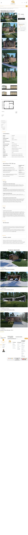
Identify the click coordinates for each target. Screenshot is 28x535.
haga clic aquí (14, 231)
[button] (1, 2)
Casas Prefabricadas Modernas (5, 308)
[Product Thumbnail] (15, 14)
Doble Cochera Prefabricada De (7, 289)
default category (4, 288)
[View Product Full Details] (14, 266)
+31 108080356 (2, 338)
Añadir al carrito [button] (2, 267)
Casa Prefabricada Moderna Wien (7, 310)
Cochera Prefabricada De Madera (7, 269)
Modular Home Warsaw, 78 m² (6, 330)
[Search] (26, 6)
